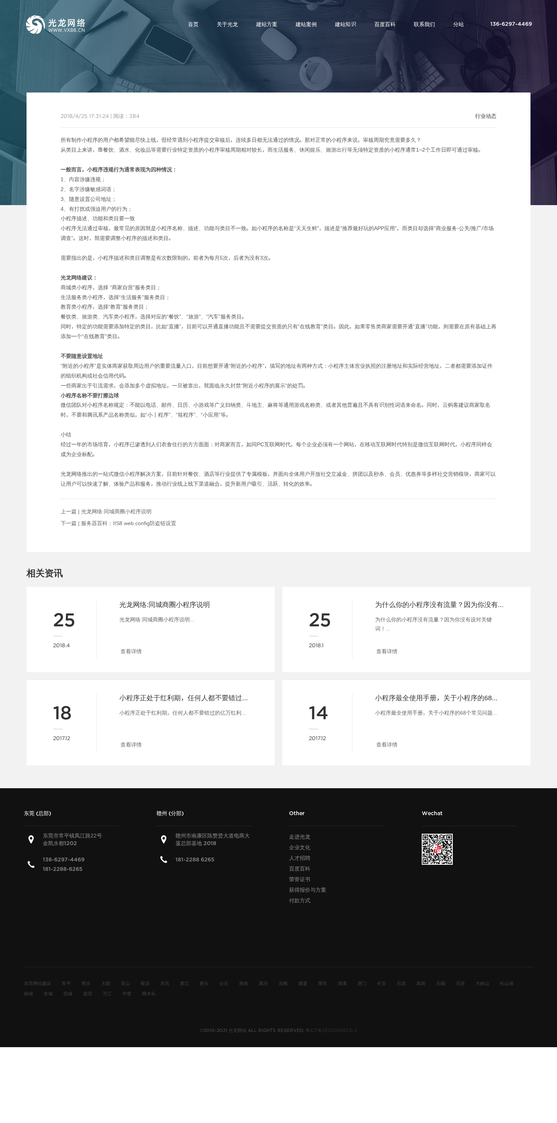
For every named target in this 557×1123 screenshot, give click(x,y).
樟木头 (149, 993)
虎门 (361, 983)
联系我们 (424, 24)
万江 (107, 993)
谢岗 (243, 983)
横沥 (145, 983)
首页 (193, 24)
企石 (223, 983)
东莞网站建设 (37, 983)
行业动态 (485, 116)
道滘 (87, 993)
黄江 (184, 983)
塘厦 (302, 983)
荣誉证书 (299, 879)
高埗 (263, 983)
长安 (381, 983)
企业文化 (299, 847)
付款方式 (299, 900)
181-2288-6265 (63, 869)
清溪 (342, 983)
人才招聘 (299, 858)
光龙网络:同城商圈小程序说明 (116, 511)
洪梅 (283, 983)
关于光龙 (227, 24)
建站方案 (266, 24)
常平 (66, 983)
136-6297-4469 (63, 859)
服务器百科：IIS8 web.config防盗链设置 (128, 523)
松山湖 (506, 983)
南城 (28, 993)
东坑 (164, 983)
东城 (48, 993)
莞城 (67, 993)
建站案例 (306, 24)
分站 (458, 24)
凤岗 (421, 983)
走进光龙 (299, 836)
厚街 (322, 983)
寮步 (86, 983)
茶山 (125, 983)
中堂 (126, 993)
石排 (460, 983)
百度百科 (385, 24)
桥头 (204, 983)
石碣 (440, 983)
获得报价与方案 (307, 889)
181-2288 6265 (194, 859)
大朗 (105, 983)
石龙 (401, 983)
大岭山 (482, 983)
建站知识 (345, 24)
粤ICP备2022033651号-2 (331, 1030)
